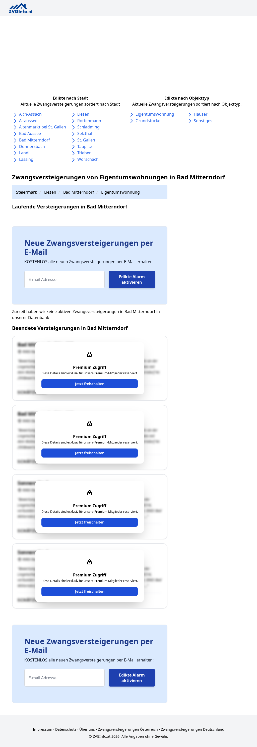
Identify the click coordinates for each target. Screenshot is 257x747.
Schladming (88, 127)
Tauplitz (84, 146)
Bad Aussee (30, 133)
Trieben (84, 153)
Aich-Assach (30, 114)
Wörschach (88, 159)
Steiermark (26, 192)
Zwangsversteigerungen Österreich (128, 729)
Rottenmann (89, 120)
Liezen (83, 114)
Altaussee (28, 120)
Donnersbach (32, 146)
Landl (24, 153)
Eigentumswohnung (155, 114)
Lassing (26, 159)
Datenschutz (65, 729)
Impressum (42, 729)
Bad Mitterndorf (34, 140)
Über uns (87, 729)
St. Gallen (86, 140)
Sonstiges (203, 120)
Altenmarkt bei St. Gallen (42, 127)
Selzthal (84, 133)
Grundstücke (148, 120)
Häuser (201, 114)
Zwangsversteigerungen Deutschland (192, 729)
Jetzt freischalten (89, 383)
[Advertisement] (128, 54)
